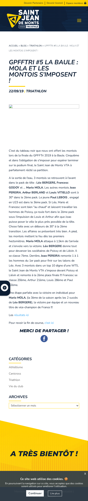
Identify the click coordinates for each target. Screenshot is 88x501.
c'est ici (49, 323)
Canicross (15, 374)
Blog (24, 45)
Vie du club (16, 386)
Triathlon (35, 45)
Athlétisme (16, 367)
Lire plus (55, 493)
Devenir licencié (55, 3)
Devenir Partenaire (33, 3)
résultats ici (21, 315)
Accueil (13, 45)
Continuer (35, 493)
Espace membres (74, 3)
